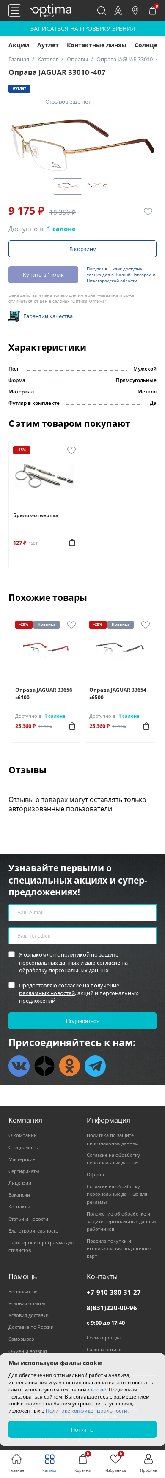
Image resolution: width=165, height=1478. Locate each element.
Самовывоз (21, 1339)
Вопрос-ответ (23, 1291)
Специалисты (23, 1147)
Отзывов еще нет (68, 101)
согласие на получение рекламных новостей (69, 989)
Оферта (95, 1174)
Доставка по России (31, 1327)
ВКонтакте (19, 1066)
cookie (98, 1389)
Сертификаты (23, 1171)
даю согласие (102, 962)
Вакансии (19, 1195)
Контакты (19, 1206)
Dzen (44, 1066)
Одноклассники (69, 1066)
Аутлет (48, 45)
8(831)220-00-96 (112, 1307)
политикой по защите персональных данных (68, 958)
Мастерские (21, 1159)
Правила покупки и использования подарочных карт (119, 1248)
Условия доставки (28, 1315)
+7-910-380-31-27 (114, 1292)
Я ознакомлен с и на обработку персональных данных (73, 962)
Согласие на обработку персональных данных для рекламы (117, 1194)
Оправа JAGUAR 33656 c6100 (43, 693)
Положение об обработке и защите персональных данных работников (121, 1221)
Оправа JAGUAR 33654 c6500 (117, 693)
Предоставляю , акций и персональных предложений (78, 993)
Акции (18, 45)
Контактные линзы (96, 45)
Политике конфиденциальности (86, 1410)
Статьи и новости (28, 1219)
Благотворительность (33, 1230)
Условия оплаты (26, 1303)
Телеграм (95, 1066)
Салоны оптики (104, 1349)
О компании (22, 1135)
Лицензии (19, 1183)
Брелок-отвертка (35, 515)
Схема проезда (104, 1337)
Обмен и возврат (27, 1351)
